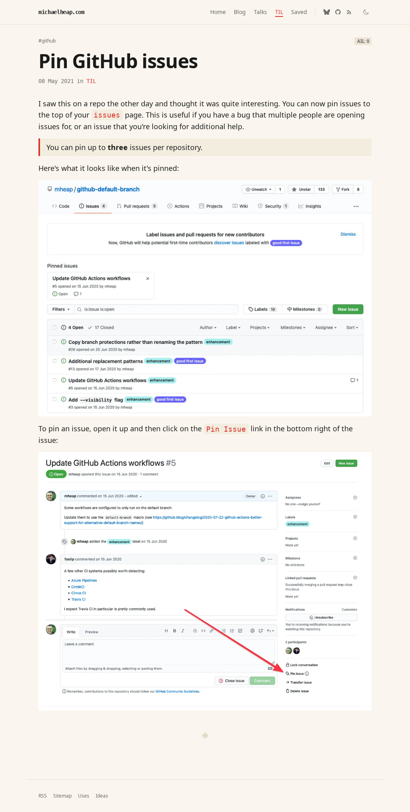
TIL (279, 12)
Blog (240, 12)
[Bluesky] (327, 12)
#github (47, 41)
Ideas (102, 796)
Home (218, 12)
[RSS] (349, 12)
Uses (83, 796)
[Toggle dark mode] (366, 12)
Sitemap (62, 796)
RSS (42, 796)
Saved (299, 12)
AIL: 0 (363, 41)
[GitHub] (338, 12)
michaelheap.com (61, 12)
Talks (260, 12)
